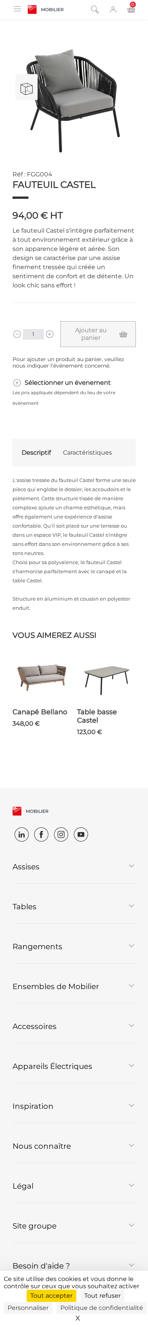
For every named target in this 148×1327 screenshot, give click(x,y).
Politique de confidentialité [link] (101, 1307)
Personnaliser (28, 1307)
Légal (23, 1186)
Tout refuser (102, 1295)
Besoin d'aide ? (41, 1265)
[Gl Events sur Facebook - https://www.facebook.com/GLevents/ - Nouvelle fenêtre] (41, 834)
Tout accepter (51, 1295)
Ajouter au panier (91, 334)
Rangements (37, 946)
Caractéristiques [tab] (87, 452)
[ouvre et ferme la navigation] (17, 8)
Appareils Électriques (52, 1066)
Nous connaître (42, 1146)
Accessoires (35, 1026)
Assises (26, 866)
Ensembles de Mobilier (56, 986)
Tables (24, 906)
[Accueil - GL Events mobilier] (46, 9)
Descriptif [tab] (36, 452)
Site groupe (35, 1225)
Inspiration (33, 1106)
